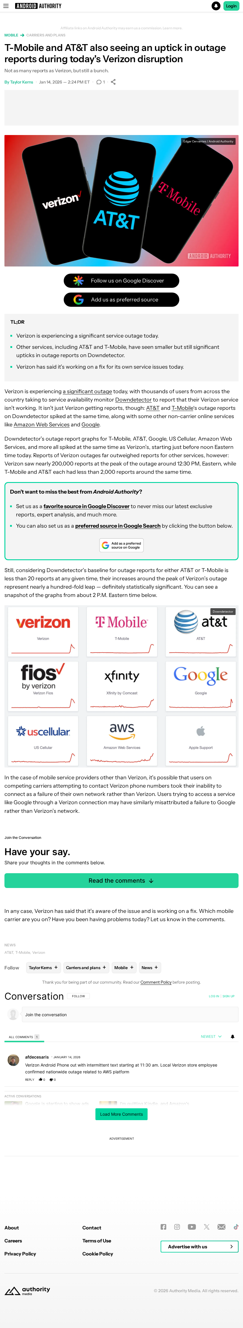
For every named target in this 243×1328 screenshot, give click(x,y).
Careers (13, 1241)
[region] (121, 1092)
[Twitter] (207, 1227)
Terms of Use (96, 1241)
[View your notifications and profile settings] (233, 1037)
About (11, 1228)
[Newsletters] (222, 1227)
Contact (91, 1228)
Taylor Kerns (21, 82)
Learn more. (173, 28)
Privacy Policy (20, 1254)
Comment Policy (156, 982)
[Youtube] (192, 1227)
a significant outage (87, 391)
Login (231, 6)
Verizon (38, 952)
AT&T (153, 408)
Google (90, 424)
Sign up (228, 996)
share (215, 1079)
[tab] (24, 1037)
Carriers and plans (45, 35)
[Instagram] (177, 1227)
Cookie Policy (97, 1254)
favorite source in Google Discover (87, 506)
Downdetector (133, 399)
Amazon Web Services (42, 424)
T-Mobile (182, 408)
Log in (214, 996)
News (10, 945)
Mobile (11, 35)
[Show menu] (6, 6)
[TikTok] (236, 1227)
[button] (121, 6)
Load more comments (121, 1114)
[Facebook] (163, 1227)
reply (29, 1079)
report (228, 1079)
